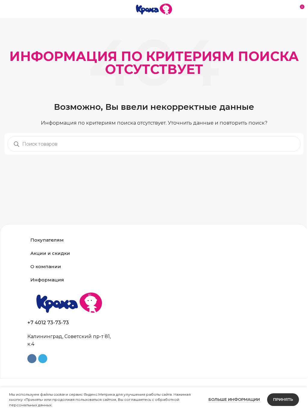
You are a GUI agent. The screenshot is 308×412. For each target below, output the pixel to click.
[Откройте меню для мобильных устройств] (7, 9)
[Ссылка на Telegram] (40, 358)
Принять (278, 399)
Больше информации (230, 399)
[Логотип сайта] (154, 8)
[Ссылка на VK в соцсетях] (29, 358)
